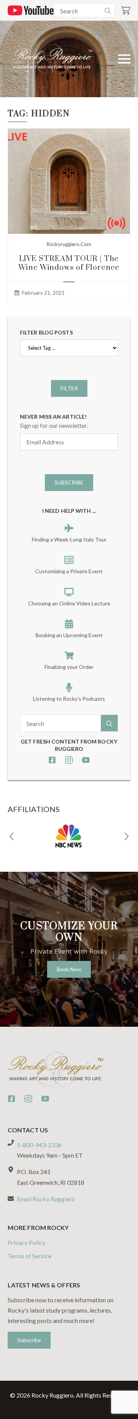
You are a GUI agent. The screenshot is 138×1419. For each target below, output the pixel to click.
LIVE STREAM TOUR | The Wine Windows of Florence (69, 263)
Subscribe (69, 482)
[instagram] (69, 760)
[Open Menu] (124, 59)
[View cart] (125, 10)
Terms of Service (29, 1255)
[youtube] (86, 760)
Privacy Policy (26, 1242)
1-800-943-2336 (39, 1144)
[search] (108, 11)
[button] (11, 836)
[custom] (52, 760)
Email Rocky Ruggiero (46, 1198)
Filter (69, 388)
